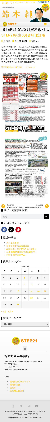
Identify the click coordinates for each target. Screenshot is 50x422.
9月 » (10, 311)
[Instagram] (29, 406)
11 (24, 284)
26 (31, 298)
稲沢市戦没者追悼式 (15, 255)
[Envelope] (36, 406)
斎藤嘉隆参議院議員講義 (17, 245)
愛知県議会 (15, 384)
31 (18, 304)
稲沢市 (13, 387)
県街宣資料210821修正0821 (11, 67)
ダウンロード (30, 67)
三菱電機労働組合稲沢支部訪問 (20, 251)
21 (45, 291)
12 (31, 284)
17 (18, 291)
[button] (45, 24)
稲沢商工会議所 (17, 390)
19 (31, 291)
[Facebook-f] (13, 406)
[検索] (46, 216)
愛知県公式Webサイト (20, 381)
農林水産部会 (12, 242)
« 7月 (3, 311)
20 (38, 291)
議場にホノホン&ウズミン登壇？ (21, 248)
